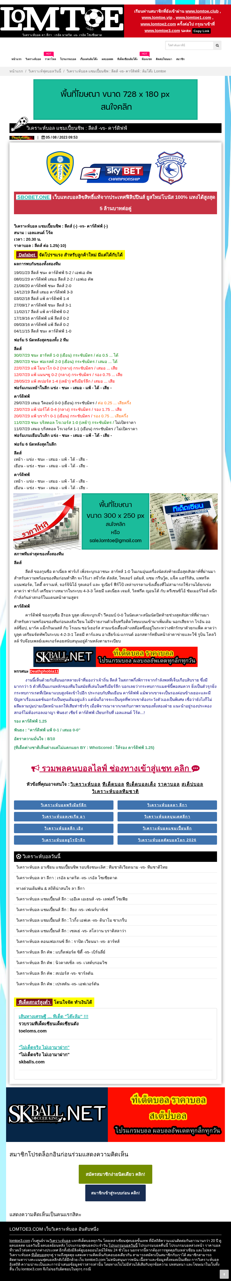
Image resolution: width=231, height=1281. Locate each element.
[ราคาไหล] (47, 521)
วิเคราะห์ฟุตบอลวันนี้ (44, 71)
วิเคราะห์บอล (60, 1241)
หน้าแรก (16, 71)
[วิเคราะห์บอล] (115, 100)
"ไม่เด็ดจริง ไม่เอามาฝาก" (44, 1047)
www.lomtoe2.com (158, 24)
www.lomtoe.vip (157, 17)
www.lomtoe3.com (162, 30)
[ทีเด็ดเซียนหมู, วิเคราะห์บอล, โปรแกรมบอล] (115, 1114)
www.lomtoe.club (202, 11)
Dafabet (27, 254)
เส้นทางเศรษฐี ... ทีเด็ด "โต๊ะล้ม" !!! (53, 1016)
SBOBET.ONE (33, 197)
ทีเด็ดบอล (38, 1255)
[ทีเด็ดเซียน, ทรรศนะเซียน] (184, 521)
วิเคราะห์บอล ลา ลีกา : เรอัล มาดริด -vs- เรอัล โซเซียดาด (62, 35)
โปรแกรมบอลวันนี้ (123, 1245)
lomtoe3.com (19, 1241)
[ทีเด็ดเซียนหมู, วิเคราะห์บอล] (115, 657)
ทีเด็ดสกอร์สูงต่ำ (34, 1002)
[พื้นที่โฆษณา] (115, 521)
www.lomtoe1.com (193, 17)
